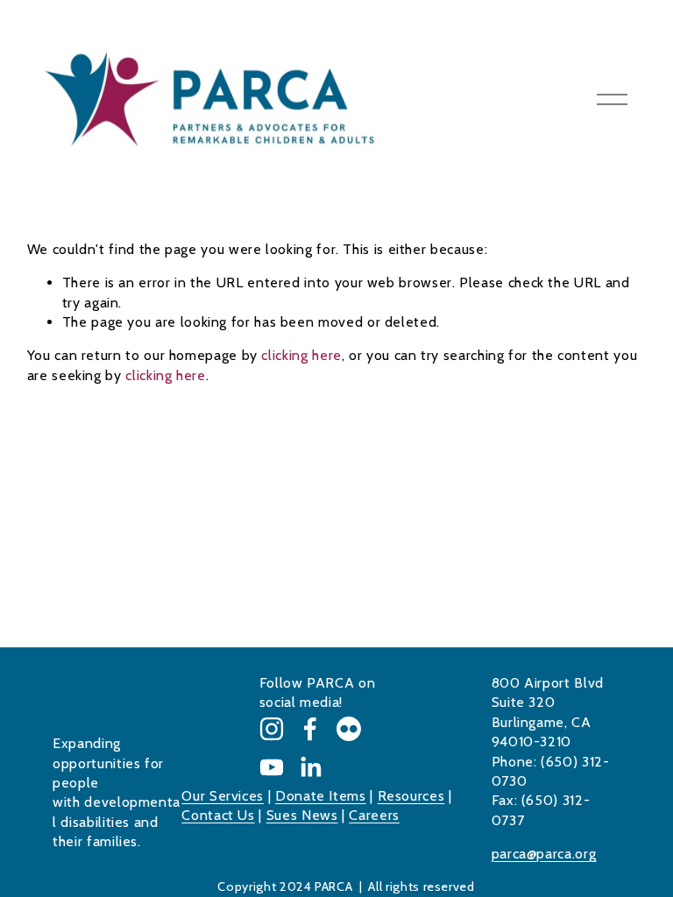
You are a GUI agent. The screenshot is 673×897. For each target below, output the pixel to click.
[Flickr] (348, 729)
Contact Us (217, 815)
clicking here (301, 355)
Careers (374, 815)
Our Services (222, 796)
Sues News (302, 815)
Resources (411, 796)
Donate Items (320, 796)
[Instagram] (271, 729)
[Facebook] (310, 729)
